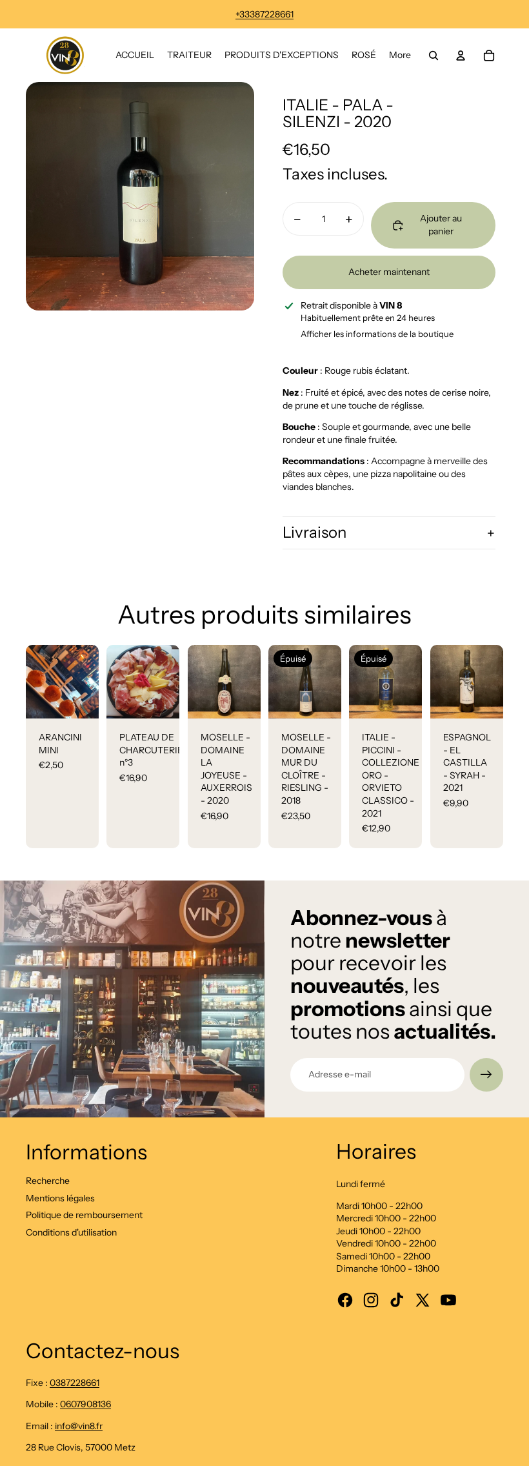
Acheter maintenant (389, 272)
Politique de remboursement (84, 1215)
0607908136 (85, 1404)
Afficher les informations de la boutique (377, 334)
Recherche (48, 1180)
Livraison (314, 532)
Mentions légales (60, 1198)
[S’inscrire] (486, 1075)
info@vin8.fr (79, 1426)
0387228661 (74, 1383)
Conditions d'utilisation (71, 1232)
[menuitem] (134, 55)
